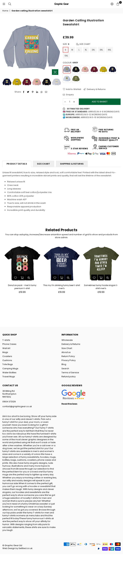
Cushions (7, 360)
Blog (64, 364)
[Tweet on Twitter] (28, 91)
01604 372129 (9, 401)
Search (65, 368)
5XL (66, 55)
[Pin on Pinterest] (33, 91)
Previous (5, 47)
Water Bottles (9, 372)
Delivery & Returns (96, 89)
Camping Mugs (10, 368)
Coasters (7, 356)
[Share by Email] (46, 91)
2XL (93, 49)
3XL (101, 49)
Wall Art (6, 348)
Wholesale (67, 340)
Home (5, 10)
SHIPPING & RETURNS (72, 163)
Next (57, 47)
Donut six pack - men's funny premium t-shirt (22, 287)
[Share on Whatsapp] (42, 91)
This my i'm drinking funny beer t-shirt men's (61, 287)
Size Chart (84, 44)
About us (66, 352)
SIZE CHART (43, 163)
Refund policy (69, 376)
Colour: (70, 62)
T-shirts (6, 340)
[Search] (9, 4)
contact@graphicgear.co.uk (17, 406)
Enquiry (70, 94)
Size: (76, 44)
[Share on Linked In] (37, 91)
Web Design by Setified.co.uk (17, 548)
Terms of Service (70, 372)
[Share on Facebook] (24, 91)
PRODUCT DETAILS (17, 163)
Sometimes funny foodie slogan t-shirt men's (101, 287)
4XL (109, 49)
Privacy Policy (69, 360)
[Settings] (112, 4)
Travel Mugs (8, 376)
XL (86, 49)
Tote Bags (7, 364)
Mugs (5, 352)
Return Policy (68, 356)
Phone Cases (9, 344)
